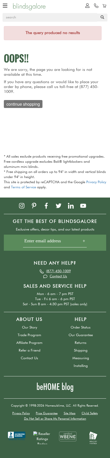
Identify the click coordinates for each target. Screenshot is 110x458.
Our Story (29, 327)
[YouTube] (85, 205)
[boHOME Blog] (55, 387)
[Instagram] (24, 205)
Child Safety (90, 413)
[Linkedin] (73, 205)
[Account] (86, 5)
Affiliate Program (29, 343)
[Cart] (103, 5)
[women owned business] (68, 436)
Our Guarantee (81, 335)
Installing (81, 366)
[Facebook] (48, 205)
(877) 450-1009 (58, 271)
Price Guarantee (47, 413)
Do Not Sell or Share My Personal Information (55, 418)
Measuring (80, 358)
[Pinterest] (36, 205)
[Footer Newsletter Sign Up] (55, 243)
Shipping (80, 350)
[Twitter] (61, 205)
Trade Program (29, 335)
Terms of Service (23, 187)
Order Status (81, 327)
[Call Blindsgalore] (95, 5)
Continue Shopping (23, 104)
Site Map (69, 413)
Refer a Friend (29, 350)
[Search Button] (102, 17)
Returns (80, 343)
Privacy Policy (96, 182)
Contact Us (58, 276)
